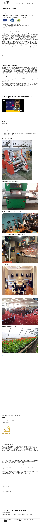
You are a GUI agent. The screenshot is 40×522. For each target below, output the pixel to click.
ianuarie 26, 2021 (4, 58)
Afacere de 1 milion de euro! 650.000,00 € (9, 326)
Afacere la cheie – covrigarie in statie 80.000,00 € (11, 415)
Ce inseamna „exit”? (7, 444)
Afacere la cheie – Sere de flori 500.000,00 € (10, 353)
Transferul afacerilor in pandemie (11, 65)
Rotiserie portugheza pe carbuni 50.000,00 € (10, 264)
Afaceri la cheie (6, 121)
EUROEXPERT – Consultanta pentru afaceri (6, 2)
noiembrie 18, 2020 (4, 114)
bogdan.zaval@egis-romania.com (10, 28)
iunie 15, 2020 (3, 478)
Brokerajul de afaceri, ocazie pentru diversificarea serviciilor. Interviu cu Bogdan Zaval (18, 97)
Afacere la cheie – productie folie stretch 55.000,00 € (11, 181)
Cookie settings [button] (36, 519)
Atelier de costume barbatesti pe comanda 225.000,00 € (12, 296)
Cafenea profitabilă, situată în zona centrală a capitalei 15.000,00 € (14, 234)
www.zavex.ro (7, 424)
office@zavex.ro (6, 422)
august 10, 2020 (4, 437)
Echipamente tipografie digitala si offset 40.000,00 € (11, 211)
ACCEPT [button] (20, 520)
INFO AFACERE (22, 475)
